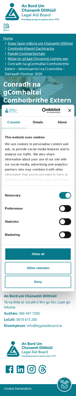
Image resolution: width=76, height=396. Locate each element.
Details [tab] (38, 122)
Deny (38, 281)
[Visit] (9, 369)
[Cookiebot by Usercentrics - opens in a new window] (44, 110)
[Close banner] (69, 110)
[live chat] (64, 384)
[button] (6, 28)
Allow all (38, 254)
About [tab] (62, 122)
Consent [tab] (13, 122)
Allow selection (38, 268)
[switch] (65, 208)
